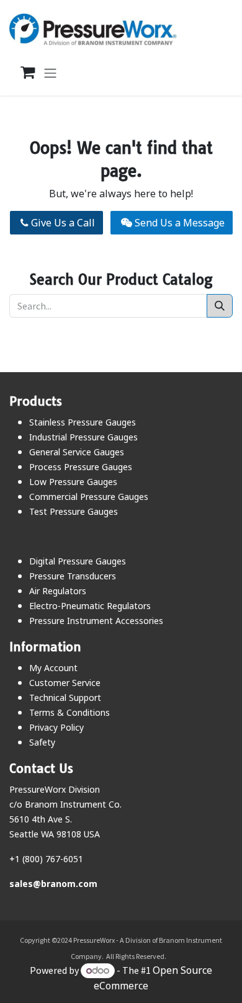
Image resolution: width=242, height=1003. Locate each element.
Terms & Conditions (69, 712)
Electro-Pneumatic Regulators (90, 606)
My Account (53, 668)
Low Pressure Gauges (73, 482)
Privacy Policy (56, 727)
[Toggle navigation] (50, 73)
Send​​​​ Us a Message (178, 223)
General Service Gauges (76, 452)
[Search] (220, 306)
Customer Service (65, 683)
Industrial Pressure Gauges (83, 437)
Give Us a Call (62, 223)
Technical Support (65, 697)
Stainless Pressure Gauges (82, 422)
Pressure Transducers (72, 576)
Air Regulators (57, 591)
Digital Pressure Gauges (77, 561)
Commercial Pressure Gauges (88, 496)
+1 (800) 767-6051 (46, 859)
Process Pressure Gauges (80, 467)
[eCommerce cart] (21, 73)
